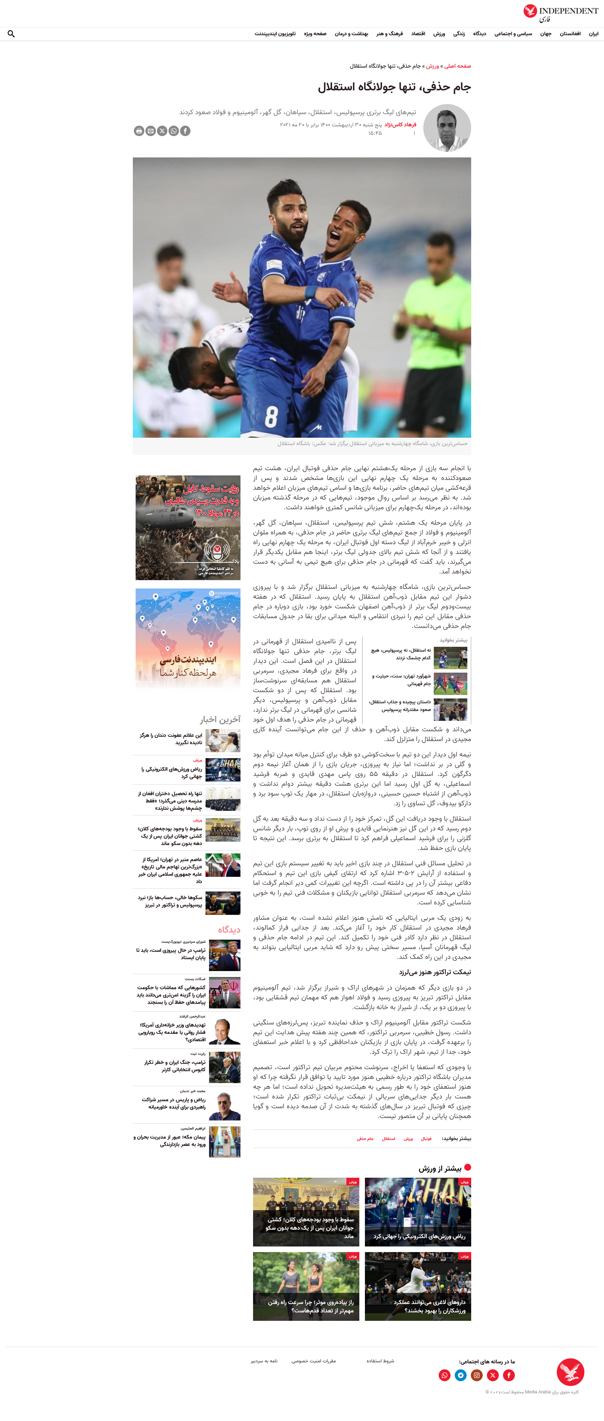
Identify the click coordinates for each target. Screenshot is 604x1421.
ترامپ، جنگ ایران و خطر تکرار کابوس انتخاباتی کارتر (175, 1066)
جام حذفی (365, 1138)
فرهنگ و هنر (389, 34)
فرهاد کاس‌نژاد (400, 124)
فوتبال (426, 1138)
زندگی (459, 34)
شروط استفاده (380, 1361)
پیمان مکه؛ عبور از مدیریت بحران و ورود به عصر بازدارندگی (170, 1141)
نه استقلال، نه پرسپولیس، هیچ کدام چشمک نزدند (401, 654)
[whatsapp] (445, 1375)
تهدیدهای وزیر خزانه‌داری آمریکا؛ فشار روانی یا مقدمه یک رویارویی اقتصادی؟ (172, 1032)
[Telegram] (461, 1375)
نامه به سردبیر (264, 1361)
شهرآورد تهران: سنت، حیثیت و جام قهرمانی (401, 680)
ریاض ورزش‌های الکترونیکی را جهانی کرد (420, 1237)
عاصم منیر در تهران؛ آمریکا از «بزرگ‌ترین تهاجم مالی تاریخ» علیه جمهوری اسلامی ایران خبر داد (170, 871)
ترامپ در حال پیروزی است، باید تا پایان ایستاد (171, 954)
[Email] (150, 131)
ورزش (439, 34)
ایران (593, 34)
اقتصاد (418, 34)
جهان (546, 34)
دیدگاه (479, 34)
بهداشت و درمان (351, 34)
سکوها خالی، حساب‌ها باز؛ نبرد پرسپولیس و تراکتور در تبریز (170, 901)
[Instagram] (477, 1375)
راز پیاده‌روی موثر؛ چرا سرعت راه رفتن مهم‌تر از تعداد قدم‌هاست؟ (311, 1306)
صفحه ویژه (315, 34)
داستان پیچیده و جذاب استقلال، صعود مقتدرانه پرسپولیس (400, 706)
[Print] (139, 131)
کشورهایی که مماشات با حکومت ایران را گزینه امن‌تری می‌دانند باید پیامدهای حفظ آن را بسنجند (171, 995)
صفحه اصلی (457, 66)
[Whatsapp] (173, 131)
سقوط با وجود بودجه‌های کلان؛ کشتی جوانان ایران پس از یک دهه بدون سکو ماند (310, 1228)
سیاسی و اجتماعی (513, 34)
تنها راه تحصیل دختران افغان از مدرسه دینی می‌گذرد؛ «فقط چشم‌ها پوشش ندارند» (170, 801)
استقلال (388, 1138)
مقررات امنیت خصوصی (314, 1361)
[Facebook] (185, 131)
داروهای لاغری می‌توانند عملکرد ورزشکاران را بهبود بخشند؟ (430, 1306)
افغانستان (570, 34)
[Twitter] (162, 131)
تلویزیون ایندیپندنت (275, 34)
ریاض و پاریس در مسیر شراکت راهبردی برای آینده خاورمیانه (174, 1103)
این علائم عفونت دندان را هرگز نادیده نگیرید (171, 739)
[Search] (11, 34)
